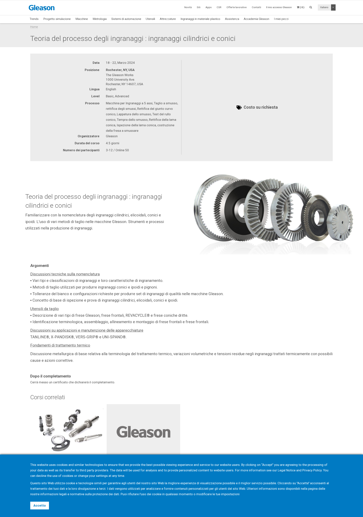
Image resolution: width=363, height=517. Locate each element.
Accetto (39, 505)
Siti (198, 7)
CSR (219, 7)
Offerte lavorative (236, 7)
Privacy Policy (312, 470)
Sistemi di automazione (126, 19)
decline (41, 476)
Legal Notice (287, 470)
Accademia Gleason (256, 19)
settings (102, 476)
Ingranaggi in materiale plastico (200, 19)
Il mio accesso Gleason (279, 7)
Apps (209, 7)
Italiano (324, 7)
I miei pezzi (281, 19)
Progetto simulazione (57, 19)
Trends (34, 19)
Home (34, 27)
